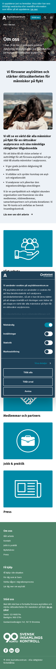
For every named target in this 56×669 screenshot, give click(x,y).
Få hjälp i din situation (13, 573)
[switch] (49, 333)
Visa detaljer (41, 363)
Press (6, 554)
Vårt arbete (8, 536)
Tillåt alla (28, 372)
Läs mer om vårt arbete (18, 214)
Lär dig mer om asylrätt (14, 586)
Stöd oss (36, 18)
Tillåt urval (28, 381)
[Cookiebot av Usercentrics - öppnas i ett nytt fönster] (40, 275)
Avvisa (28, 391)
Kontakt (7, 541)
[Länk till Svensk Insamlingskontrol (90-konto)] (26, 637)
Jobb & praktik (10, 545)
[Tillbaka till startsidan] (13, 17)
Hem (5, 25)
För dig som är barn (12, 577)
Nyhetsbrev (8, 550)
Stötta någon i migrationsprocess (18, 582)
